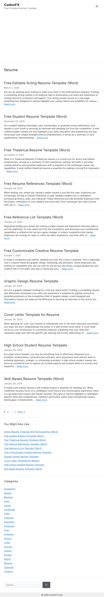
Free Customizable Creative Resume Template (41, 251)
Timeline (8, 571)
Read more (9, 104)
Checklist (9, 517)
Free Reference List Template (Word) (33, 217)
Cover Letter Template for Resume (31, 315)
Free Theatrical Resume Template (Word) (37, 150)
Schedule (8, 567)
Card (6, 501)
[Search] (46, 585)
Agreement (9, 489)
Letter (7, 542)
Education (9, 522)
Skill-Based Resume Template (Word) (34, 379)
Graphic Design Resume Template (31, 281)
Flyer (6, 530)
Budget (7, 493)
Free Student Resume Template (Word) (35, 116)
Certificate (9, 509)
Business (8, 497)
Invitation (9, 534)
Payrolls (8, 546)
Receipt (8, 555)
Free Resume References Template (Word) (38, 184)
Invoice (7, 538)
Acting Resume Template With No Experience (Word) (31, 431)
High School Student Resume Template (35, 345)
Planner (8, 550)
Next (21, 411)
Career (7, 505)
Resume (8, 563)
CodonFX (12, 5)
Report (7, 559)
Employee (9, 526)
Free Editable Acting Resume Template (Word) (41, 83)
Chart (7, 513)
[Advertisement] (52, 38)
